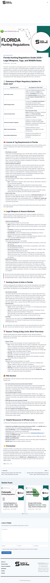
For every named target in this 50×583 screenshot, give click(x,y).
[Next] (46, 499)
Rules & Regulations (7, 55)
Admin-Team (7, 63)
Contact (3, 573)
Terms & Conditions (5, 566)
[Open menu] (47, 2)
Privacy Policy (4, 564)
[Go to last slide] (4, 499)
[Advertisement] (25, 13)
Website (36, 545)
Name (4, 545)
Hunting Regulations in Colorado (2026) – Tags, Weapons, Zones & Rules (10, 504)
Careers (3, 570)
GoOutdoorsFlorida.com (37, 433)
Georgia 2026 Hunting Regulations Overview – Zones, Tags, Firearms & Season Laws (38, 472)
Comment (5, 529)
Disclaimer (3, 568)
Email (20, 545)
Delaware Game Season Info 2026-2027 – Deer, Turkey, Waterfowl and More (11, 472)
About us (3, 561)
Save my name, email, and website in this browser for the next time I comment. (20, 549)
